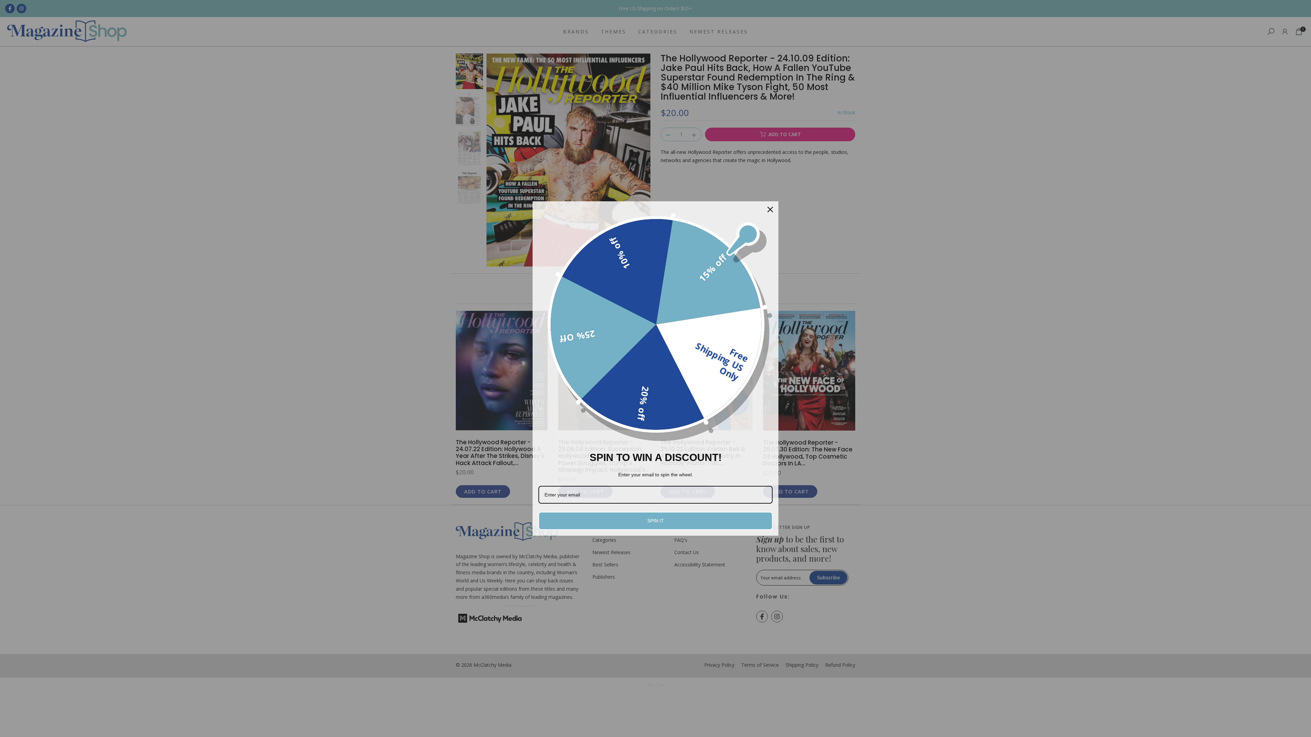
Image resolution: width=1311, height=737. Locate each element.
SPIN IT (655, 520)
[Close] (770, 209)
